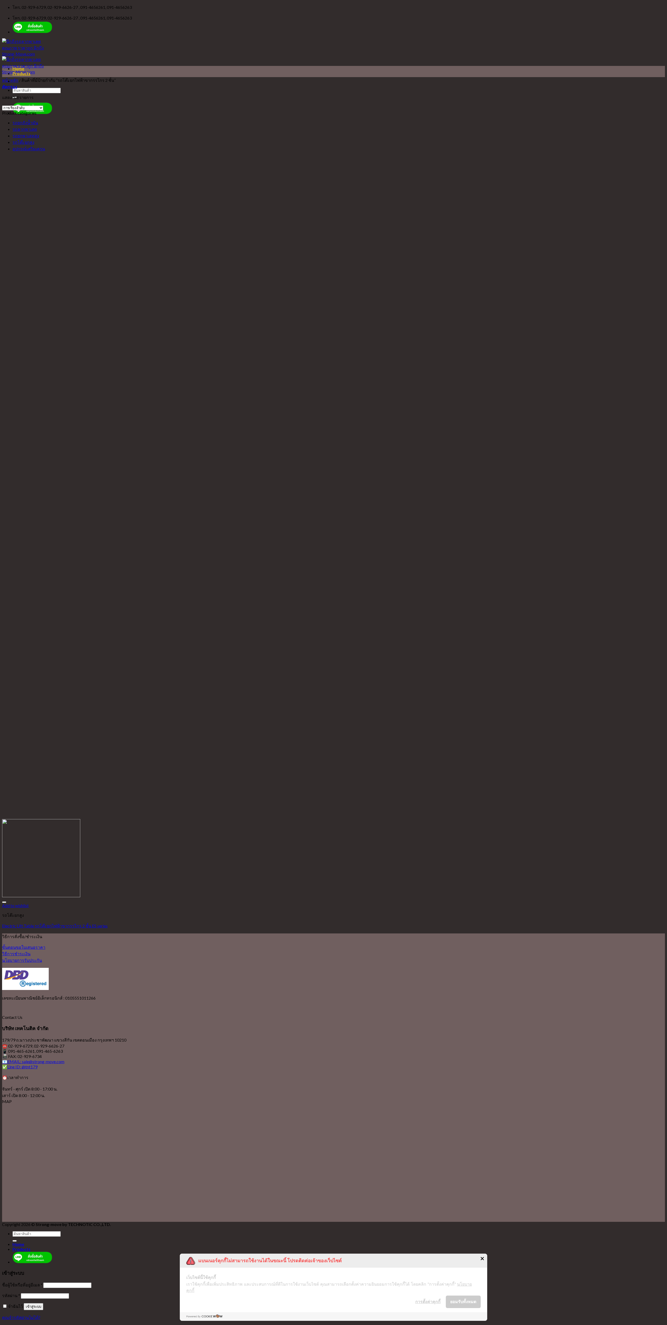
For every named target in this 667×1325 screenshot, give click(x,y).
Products (21, 73)
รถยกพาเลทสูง (26, 135)
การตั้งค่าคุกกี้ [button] (428, 1301)
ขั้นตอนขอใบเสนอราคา (23, 947)
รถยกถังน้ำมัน (25, 122)
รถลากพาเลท (25, 129)
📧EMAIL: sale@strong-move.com (33, 1061)
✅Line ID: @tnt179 (20, 1066)
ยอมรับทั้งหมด (463, 1301)
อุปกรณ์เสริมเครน (29, 148)
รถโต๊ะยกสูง (23, 142)
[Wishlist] (4, 902)
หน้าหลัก (10, 80)
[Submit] (15, 1241)
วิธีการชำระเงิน (16, 953)
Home (18, 68)
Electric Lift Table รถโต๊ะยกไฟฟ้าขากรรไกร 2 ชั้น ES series (55, 925)
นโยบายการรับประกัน (22, 960)
